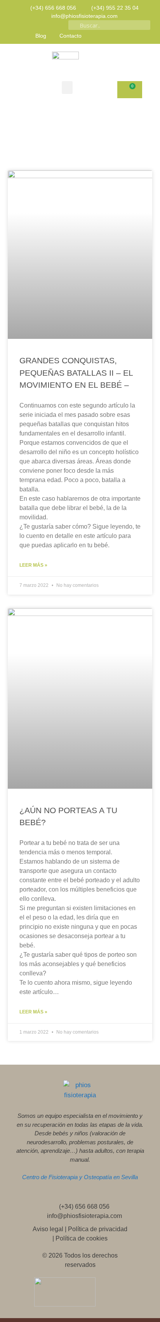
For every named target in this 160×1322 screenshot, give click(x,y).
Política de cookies (82, 1238)
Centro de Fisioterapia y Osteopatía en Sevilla (80, 1177)
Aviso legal (48, 1229)
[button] (67, 87)
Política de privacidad (97, 1229)
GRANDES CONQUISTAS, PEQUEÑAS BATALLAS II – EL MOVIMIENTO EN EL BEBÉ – (76, 372)
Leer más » (33, 565)
